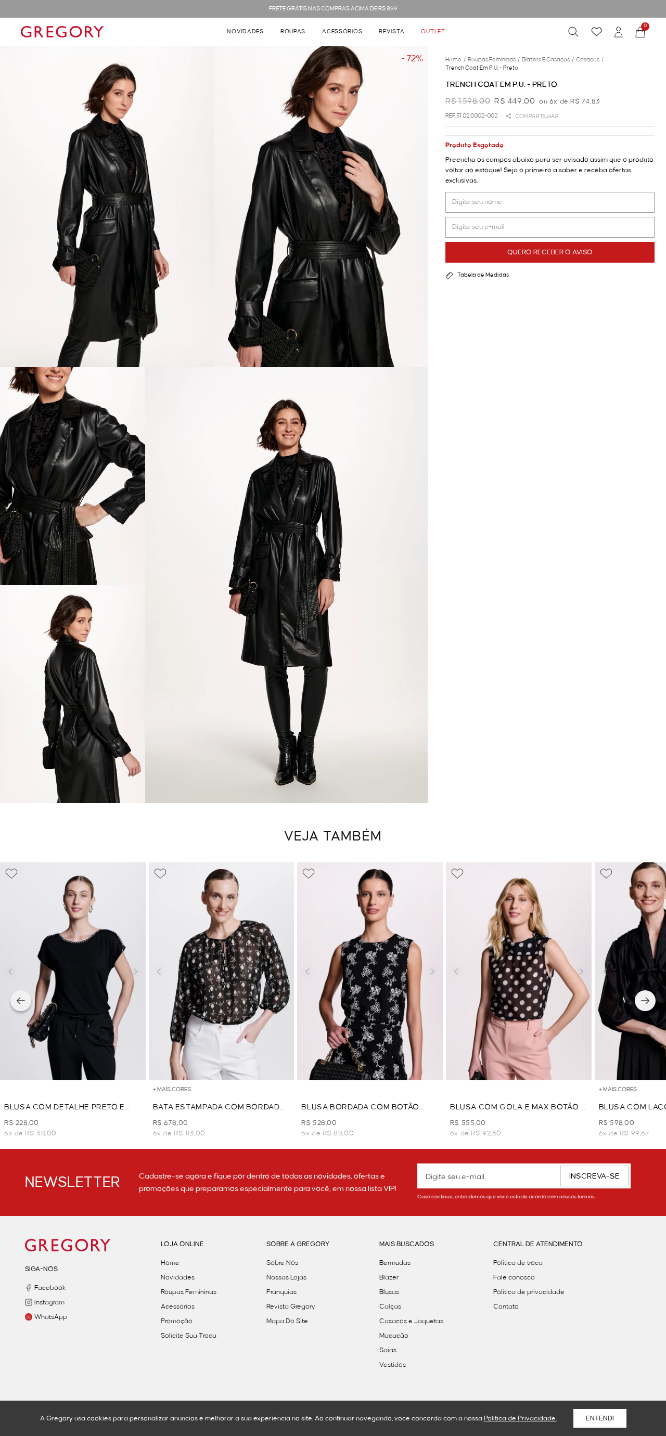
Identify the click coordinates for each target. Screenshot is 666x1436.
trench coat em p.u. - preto (481, 68)
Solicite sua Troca (188, 1335)
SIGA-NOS (41, 1269)
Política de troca (518, 1262)
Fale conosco (514, 1277)
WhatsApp (50, 1317)
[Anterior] (20, 1000)
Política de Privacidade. (520, 1418)
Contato (506, 1306)
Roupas (292, 32)
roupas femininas (494, 60)
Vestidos (392, 1364)
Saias (387, 1350)
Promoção (177, 1321)
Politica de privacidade (529, 1292)
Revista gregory (290, 1306)
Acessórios (342, 32)
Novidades (245, 32)
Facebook (50, 1287)
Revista (391, 32)
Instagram (49, 1302)
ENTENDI (600, 1418)
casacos (590, 60)
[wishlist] (596, 31)
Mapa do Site (287, 1321)
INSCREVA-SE (594, 1176)
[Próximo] (645, 1000)
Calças (390, 1306)
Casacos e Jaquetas (411, 1321)
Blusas (389, 1292)
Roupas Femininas (188, 1292)
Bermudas (395, 1262)
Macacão (393, 1335)
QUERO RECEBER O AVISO (550, 252)
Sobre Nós (282, 1262)
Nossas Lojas (286, 1277)
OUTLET (433, 32)
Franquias (281, 1292)
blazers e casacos (548, 60)
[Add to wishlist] (11, 874)
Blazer (389, 1277)
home (455, 60)
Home (170, 1262)
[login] (618, 32)
